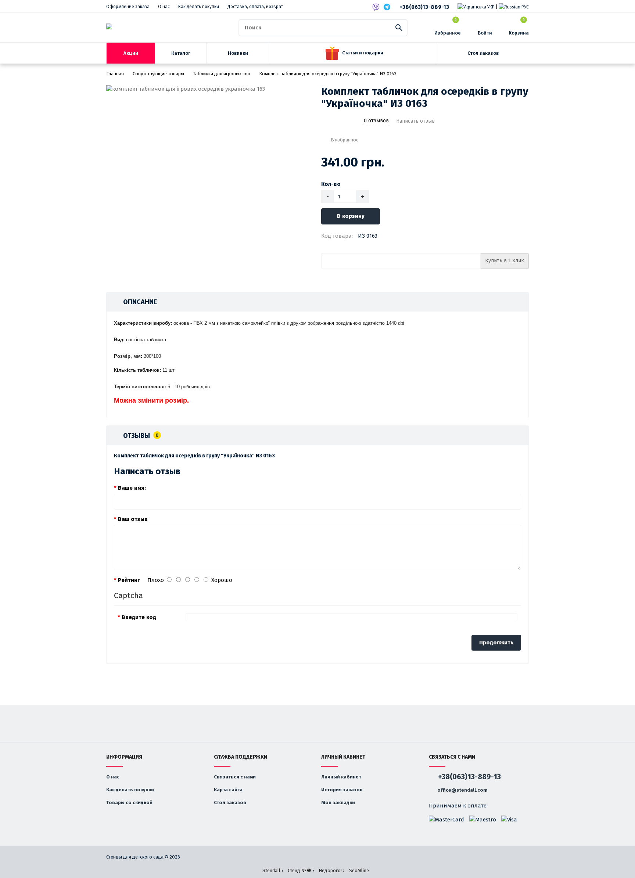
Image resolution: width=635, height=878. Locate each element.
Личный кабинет (341, 777)
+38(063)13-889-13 (424, 7)
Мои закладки (338, 802)
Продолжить (496, 642)
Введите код (139, 617)
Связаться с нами (235, 777)
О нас (164, 6)
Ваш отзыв (133, 519)
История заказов (342, 789)
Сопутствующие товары (158, 73)
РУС (524, 7)
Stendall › (272, 870)
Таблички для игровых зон (221, 73)
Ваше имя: (132, 488)
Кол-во (331, 184)
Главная (115, 73)
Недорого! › (331, 870)
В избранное (345, 140)
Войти (485, 33)
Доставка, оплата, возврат (255, 6)
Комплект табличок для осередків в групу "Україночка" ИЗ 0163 (328, 73)
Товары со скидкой (129, 802)
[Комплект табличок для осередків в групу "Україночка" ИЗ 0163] (210, 89)
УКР (490, 7)
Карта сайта (228, 789)
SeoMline (359, 870)
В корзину (351, 216)
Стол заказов (230, 802)
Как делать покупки (198, 6)
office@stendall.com (462, 790)
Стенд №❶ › (301, 870)
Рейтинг (129, 580)
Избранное (447, 27)
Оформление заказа (128, 6)
